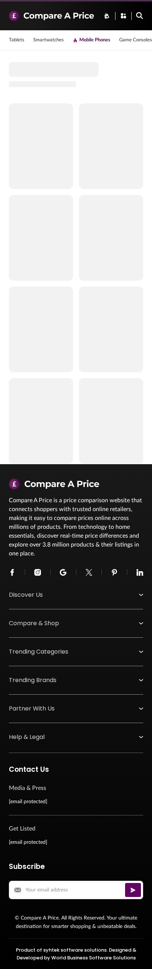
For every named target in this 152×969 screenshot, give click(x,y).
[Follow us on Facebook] (12, 572)
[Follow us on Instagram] (37, 572)
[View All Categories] (123, 15)
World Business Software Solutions (93, 957)
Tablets (16, 40)
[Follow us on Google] (63, 572)
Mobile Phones (94, 40)
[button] (76, 594)
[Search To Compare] (139, 15)
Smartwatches (48, 40)
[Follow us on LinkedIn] (140, 572)
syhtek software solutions (75, 949)
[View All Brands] (106, 15)
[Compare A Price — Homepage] (51, 15)
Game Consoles (135, 40)
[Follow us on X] (89, 572)
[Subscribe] (133, 890)
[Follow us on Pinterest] (114, 572)
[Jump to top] (138, 955)
